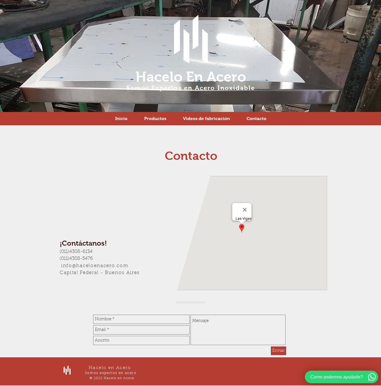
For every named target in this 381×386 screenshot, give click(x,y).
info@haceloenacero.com (94, 265)
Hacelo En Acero (191, 76)
